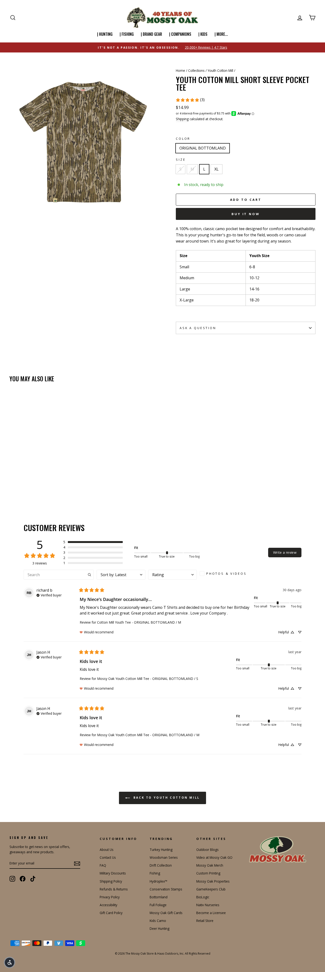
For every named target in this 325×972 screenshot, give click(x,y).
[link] (190, 100)
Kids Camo (158, 920)
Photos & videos (226, 573)
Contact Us (108, 857)
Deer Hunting (159, 928)
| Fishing (127, 34)
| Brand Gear (151, 34)
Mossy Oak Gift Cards (166, 912)
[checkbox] (225, 573)
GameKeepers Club (211, 889)
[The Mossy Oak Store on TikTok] (33, 879)
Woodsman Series (164, 857)
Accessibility (108, 905)
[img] (49, 595)
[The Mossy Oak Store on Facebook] (22, 879)
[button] (93, 542)
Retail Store (204, 920)
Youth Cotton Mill (220, 70)
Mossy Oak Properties (213, 881)
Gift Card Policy (111, 912)
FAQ (103, 865)
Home (180, 70)
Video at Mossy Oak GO (214, 857)
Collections (196, 70)
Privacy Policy (110, 897)
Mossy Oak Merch (209, 865)
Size (181, 159)
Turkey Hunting (161, 849)
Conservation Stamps (166, 889)
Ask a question (198, 328)
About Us (106, 849)
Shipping (182, 119)
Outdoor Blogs (207, 849)
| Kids (202, 34)
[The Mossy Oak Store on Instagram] (12, 879)
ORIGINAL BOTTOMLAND (202, 148)
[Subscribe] (77, 863)
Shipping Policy (111, 881)
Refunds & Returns (114, 889)
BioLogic (202, 897)
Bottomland (158, 897)
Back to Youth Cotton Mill (166, 798)
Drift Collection (161, 865)
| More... (221, 34)
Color (183, 138)
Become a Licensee (211, 912)
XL (216, 169)
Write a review (284, 552)
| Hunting (105, 34)
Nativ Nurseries (207, 905)
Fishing (155, 873)
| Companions (180, 34)
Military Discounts (113, 873)
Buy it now (245, 214)
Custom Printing (208, 873)
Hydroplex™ (158, 881)
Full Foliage (158, 905)
